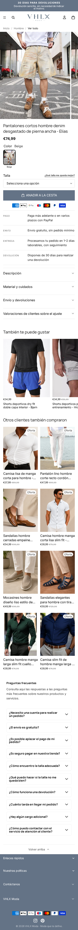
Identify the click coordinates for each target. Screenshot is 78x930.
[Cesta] (73, 17)
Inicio (6, 28)
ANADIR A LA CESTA (41, 195)
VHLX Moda (31, 926)
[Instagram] (35, 920)
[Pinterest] (42, 920)
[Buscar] (13, 17)
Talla (6, 175)
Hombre (19, 28)
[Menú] (4, 17)
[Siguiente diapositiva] (70, 374)
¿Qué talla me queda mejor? (60, 175)
